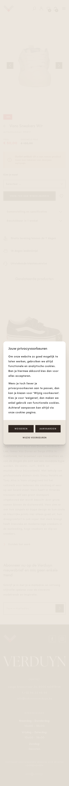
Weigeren (21, 428)
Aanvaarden (48, 428)
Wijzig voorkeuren (35, 437)
